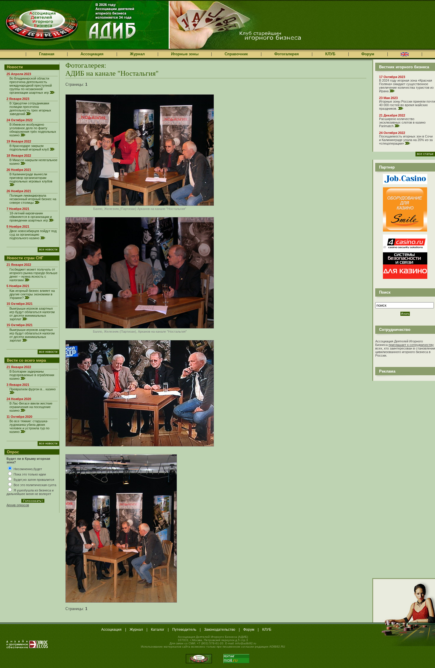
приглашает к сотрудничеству (411, 345)
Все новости (48, 249)
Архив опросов (18, 505)
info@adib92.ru (245, 643)
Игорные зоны (185, 54)
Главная (46, 54)
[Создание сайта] (27, 644)
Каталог (157, 629)
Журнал (137, 54)
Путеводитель (184, 629)
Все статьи (425, 154)
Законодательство (219, 629)
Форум (367, 54)
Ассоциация (92, 54)
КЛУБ (330, 54)
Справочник (236, 54)
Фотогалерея (286, 54)
